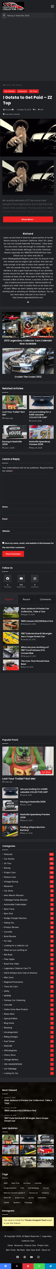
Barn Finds (11, 1250)
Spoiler (6, 1202)
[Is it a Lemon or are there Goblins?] (45, 1162)
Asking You (9, 923)
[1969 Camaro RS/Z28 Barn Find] (11, 625)
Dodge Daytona (10, 1188)
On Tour (33, 91)
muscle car (33, 1193)
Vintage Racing (11, 881)
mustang (45, 1193)
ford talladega (33, 1188)
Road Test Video (11, 964)
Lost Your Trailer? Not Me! (13, 413)
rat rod (31, 1198)
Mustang (8, 1027)
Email (5, 519)
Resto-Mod (9, 1014)
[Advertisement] (28, 50)
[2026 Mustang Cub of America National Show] (10, 1161)
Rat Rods (8, 954)
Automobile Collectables (15, 904)
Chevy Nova (10, 1055)
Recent (26, 599)
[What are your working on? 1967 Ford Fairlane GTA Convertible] (11, 652)
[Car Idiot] (45, 1150)
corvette (38, 1183)
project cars (19, 1198)
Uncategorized (11, 1032)
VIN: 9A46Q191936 (13, 1064)
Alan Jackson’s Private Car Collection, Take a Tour (35, 610)
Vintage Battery (11, 1059)
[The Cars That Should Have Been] (11, 665)
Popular (9, 599)
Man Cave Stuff (33, 1250)
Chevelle (8, 1005)
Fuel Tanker (9, 1041)
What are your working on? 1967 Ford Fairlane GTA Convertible (35, 650)
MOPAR (7, 996)
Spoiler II (16, 1202)
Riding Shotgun (11, 1037)
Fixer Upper (9, 959)
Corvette (8, 932)
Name (5, 507)
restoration (42, 1198)
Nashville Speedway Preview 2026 (22, 15)
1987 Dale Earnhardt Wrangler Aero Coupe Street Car (36, 635)
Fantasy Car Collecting (14, 1000)
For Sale (7, 941)
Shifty (6, 991)
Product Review (11, 927)
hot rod (46, 1188)
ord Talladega (10, 1069)
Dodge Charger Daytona (15, 918)
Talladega (28, 1202)
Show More (27, 219)
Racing (7, 868)
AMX (6, 1183)
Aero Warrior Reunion (14, 895)
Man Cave (8, 977)
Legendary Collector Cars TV (17, 968)
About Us (46, 1250)
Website (6, 531)
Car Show (8, 891)
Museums (8, 886)
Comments (45, 599)
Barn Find (8, 913)
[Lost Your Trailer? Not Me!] (14, 402)
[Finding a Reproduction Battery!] (10, 831)
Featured (22, 91)
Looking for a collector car (16, 945)
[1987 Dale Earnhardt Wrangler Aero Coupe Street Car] (11, 638)
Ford (22, 1188)
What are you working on (15, 950)
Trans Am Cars (11, 986)
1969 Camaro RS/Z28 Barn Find (37, 621)
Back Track (9, 909)
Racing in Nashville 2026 (12, 443)
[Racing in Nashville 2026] (14, 432)
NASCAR (8, 1046)
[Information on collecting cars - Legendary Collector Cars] (13, 6)
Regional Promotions (13, 982)
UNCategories (10, 1050)
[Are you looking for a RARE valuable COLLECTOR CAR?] (41, 402)
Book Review (10, 936)
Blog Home (9, 1023)
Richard (8, 110)
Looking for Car (11, 1073)
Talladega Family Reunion (16, 900)
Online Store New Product (16, 1009)
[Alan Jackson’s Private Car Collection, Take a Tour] (11, 612)
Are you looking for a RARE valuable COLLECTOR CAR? (40, 415)
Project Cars (10, 872)
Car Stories (17, 85)
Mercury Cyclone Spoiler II (14, 1193)
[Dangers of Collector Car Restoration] (28, 1162)
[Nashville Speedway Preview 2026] (41, 432)
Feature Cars (10, 877)
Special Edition (11, 1018)
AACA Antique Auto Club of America (20, 973)
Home (8, 85)
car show (27, 1183)
